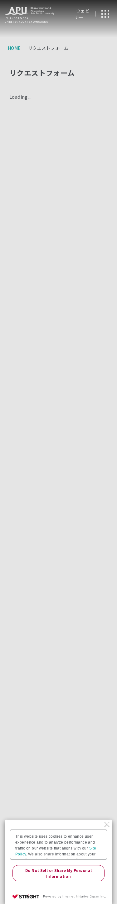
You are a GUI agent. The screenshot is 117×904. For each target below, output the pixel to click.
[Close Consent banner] (107, 825)
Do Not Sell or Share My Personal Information (58, 873)
